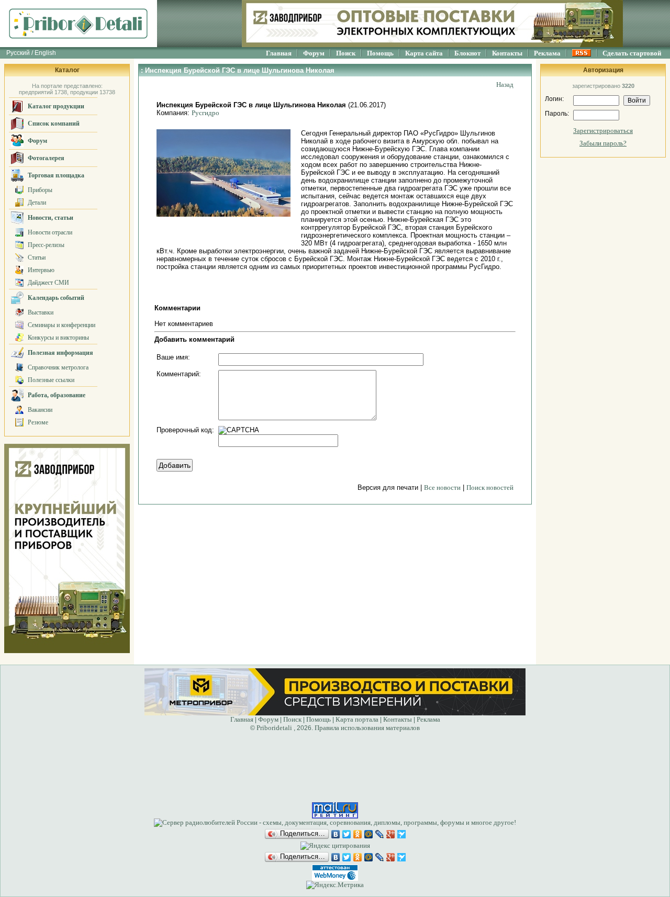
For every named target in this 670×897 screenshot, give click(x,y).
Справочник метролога (58, 367)
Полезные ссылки (51, 380)
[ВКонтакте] (335, 834)
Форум (314, 53)
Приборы (40, 190)
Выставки (40, 312)
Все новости (442, 487)
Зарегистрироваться (603, 130)
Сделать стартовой (631, 53)
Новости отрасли (50, 232)
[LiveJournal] (379, 834)
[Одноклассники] (357, 834)
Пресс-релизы (46, 245)
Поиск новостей (489, 487)
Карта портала (357, 719)
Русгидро (205, 113)
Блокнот (467, 53)
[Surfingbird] (401, 834)
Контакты (507, 53)
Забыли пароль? (603, 143)
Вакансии (40, 409)
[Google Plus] (390, 834)
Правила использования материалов (367, 728)
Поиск (345, 53)
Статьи (37, 257)
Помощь (380, 53)
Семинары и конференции (61, 325)
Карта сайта (424, 53)
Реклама (547, 53)
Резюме (38, 422)
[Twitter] (346, 834)
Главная (279, 53)
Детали (37, 202)
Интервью (41, 270)
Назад (504, 84)
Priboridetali (274, 728)
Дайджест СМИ (48, 282)
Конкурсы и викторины (58, 337)
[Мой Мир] (368, 834)
